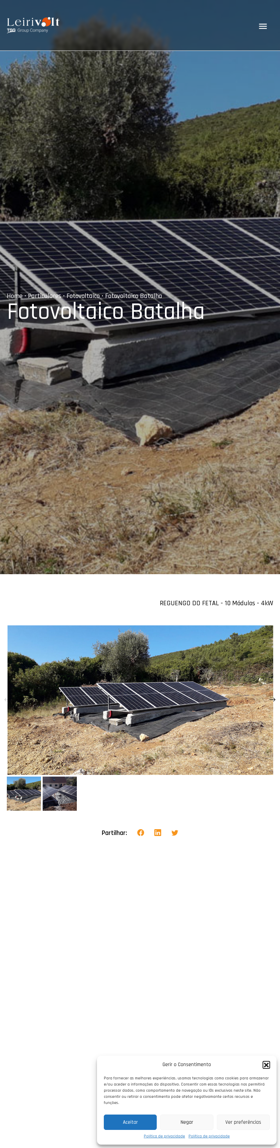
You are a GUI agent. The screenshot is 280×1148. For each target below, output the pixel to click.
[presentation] (7, 700)
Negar (187, 1122)
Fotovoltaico (83, 296)
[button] (266, 1064)
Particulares (44, 296)
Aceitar (130, 1122)
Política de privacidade (164, 1136)
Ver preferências (243, 1122)
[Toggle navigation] (263, 26)
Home (15, 296)
